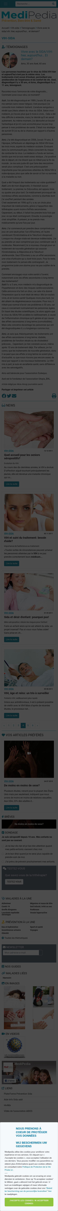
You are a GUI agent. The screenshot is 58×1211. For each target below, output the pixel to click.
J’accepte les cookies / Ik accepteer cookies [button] (29, 1202)
